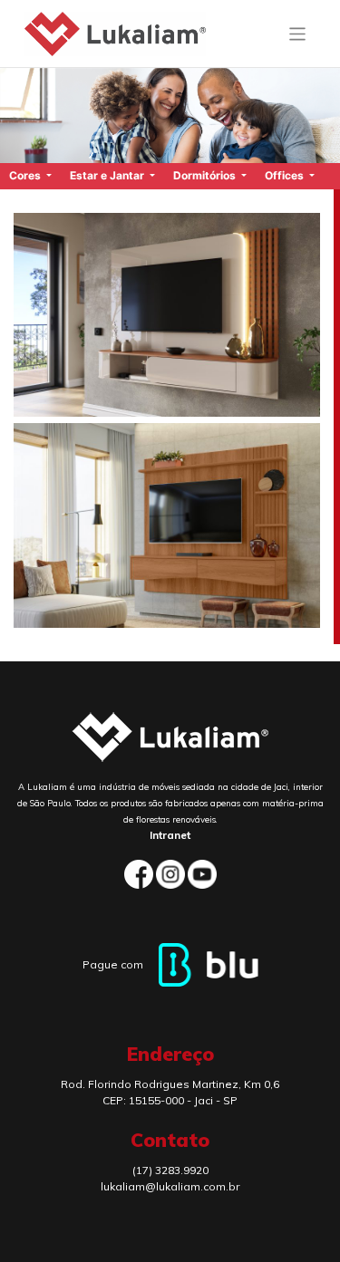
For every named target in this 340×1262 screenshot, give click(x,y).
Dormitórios (205, 175)
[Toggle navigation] (297, 34)
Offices (285, 175)
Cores (26, 175)
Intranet (170, 835)
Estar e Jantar (108, 175)
